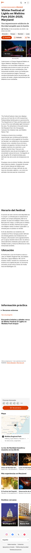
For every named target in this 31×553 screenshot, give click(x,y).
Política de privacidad (22, 547)
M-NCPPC (16, 58)
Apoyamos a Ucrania (8, 547)
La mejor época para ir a (12, 7)
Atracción (5, 34)
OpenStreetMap (20, 433)
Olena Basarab (11, 363)
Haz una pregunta (6, 315)
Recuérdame (17, 408)
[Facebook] (13, 535)
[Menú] (26, 2)
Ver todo (7, 53)
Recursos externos (10, 310)
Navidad (20, 34)
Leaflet (13, 433)
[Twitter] (19, 535)
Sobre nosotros (12, 544)
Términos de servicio (15, 549)
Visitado (19, 37)
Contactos (20, 544)
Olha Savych (20, 363)
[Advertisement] (15, 98)
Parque (13, 34)
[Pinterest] (24, 535)
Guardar (7, 37)
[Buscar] (21, 2)
